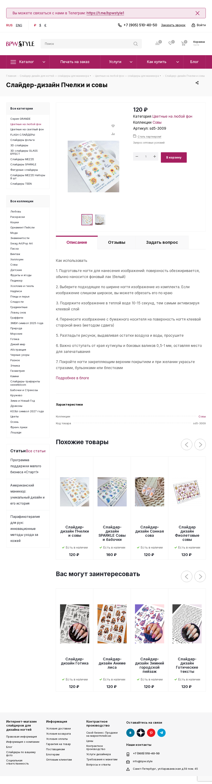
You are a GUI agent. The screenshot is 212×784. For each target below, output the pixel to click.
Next (200, 444)
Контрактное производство (98, 723)
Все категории (21, 108)
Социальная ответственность (17, 762)
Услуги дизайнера (98, 754)
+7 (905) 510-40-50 (140, 25)
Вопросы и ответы (98, 764)
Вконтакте (130, 733)
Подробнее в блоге (72, 378)
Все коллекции (21, 201)
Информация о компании (22, 741)
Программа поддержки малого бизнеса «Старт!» (25, 466)
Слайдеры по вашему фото (21, 753)
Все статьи (36, 451)
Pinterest (151, 733)
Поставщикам (55, 749)
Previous (187, 444)
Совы (157, 122)
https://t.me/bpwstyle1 (105, 13)
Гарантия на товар (58, 744)
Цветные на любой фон (172, 116)
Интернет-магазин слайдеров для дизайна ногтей (21, 725)
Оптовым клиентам (59, 759)
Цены (89, 741)
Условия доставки (58, 728)
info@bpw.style (143, 761)
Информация (56, 721)
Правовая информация (21, 736)
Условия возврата (58, 733)
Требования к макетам (101, 759)
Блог (9, 747)
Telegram (161, 733)
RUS (9, 25)
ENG (19, 25)
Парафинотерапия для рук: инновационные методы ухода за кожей (25, 529)
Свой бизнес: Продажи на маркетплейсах (102, 734)
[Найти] (135, 44)
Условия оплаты (57, 738)
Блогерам (52, 754)
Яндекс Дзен (141, 733)
